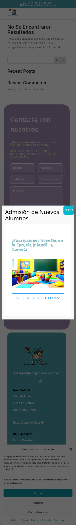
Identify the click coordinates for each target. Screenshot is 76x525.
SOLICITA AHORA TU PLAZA (38, 297)
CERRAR (69, 210)
